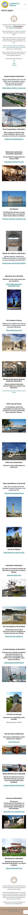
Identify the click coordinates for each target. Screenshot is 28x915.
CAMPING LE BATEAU (15, 4)
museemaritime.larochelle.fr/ (14, 785)
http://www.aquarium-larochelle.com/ (14, 285)
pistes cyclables (6, 47)
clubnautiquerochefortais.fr (14, 662)
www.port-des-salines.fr (14, 636)
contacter (15, 902)
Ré (14, 61)
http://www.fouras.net (14, 330)
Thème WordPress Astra (14, 911)
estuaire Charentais (19, 47)
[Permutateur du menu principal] (25, 4)
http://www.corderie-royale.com (14, 88)
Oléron (14, 63)
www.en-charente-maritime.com (14, 219)
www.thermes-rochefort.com (14, 811)
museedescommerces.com (14, 162)
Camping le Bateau (12, 45)
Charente (23, 31)
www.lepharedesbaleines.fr (14, 493)
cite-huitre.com (14, 742)
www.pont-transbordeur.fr (14, 139)
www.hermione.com (14, 575)
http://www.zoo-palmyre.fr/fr (14, 552)
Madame (14, 65)
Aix (14, 60)
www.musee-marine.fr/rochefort (14, 263)
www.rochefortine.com (14, 868)
